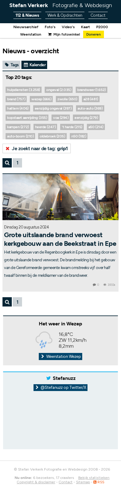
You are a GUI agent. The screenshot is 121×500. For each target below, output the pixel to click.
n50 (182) (78, 136)
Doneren (93, 34)
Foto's (50, 27)
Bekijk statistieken (94, 478)
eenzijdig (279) (86, 117)
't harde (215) (72, 127)
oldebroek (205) (52, 136)
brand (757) (16, 99)
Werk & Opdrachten (64, 15)
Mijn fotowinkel (66, 34)
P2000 (102, 27)
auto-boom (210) (20, 136)
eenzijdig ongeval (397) (53, 108)
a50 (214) (95, 127)
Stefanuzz (64, 378)
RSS (100, 482)
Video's (68, 27)
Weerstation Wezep (63, 356)
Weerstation (30, 34)
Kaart (85, 27)
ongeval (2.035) (58, 90)
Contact (98, 15)
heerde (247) (45, 127)
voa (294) (60, 117)
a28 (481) (90, 99)
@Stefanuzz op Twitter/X (63, 387)
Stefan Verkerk (60, 5)
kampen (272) (18, 127)
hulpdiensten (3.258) (23, 90)
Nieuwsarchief (25, 27)
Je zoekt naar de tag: (39, 148)
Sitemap (83, 482)
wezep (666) (41, 99)
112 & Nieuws (27, 15)
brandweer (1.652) (91, 90)
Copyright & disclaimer (36, 482)
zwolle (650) (67, 99)
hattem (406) (18, 108)
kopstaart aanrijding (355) (27, 117)
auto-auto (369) (90, 108)
